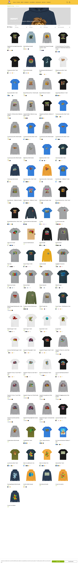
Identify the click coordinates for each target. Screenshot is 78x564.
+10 (62, 224)
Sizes (30, 25)
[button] (26, 27)
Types (16, 25)
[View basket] (69, 2)
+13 (30, 287)
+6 (45, 224)
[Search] (67, 2)
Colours (45, 25)
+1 (45, 74)
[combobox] (21, 27)
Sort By (59, 25)
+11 (14, 287)
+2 (29, 266)
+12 (62, 266)
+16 (14, 245)
